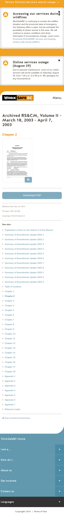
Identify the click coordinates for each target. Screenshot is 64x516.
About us (6, 470)
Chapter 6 (9, 315)
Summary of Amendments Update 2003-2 (24, 277)
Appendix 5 (10, 395)
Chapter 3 (9, 301)
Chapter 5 (9, 310)
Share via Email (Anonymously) (17, 418)
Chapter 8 (9, 324)
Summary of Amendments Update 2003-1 (24, 272)
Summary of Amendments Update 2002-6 (24, 258)
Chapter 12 (10, 343)
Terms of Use (40, 511)
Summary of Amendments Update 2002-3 (24, 244)
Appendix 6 (10, 400)
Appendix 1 (10, 376)
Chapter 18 (10, 371)
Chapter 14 (10, 352)
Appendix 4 (10, 390)
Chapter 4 (9, 305)
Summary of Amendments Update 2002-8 (24, 268)
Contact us (7, 491)
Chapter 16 (10, 362)
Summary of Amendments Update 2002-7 (24, 263)
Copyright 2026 (23, 511)
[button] (18, 162)
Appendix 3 (10, 385)
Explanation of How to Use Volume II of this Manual (29, 230)
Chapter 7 (9, 319)
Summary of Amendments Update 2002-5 (24, 253)
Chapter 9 (9, 329)
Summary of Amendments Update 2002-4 (24, 249)
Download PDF (32, 195)
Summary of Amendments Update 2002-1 (24, 235)
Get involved (8, 481)
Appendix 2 (10, 381)
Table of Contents (13, 286)
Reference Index (12, 409)
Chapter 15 (10, 357)
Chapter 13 (10, 348)
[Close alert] (59, 12)
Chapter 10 (10, 334)
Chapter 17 (10, 367)
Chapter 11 (10, 338)
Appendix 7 (10, 404)
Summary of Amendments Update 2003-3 (24, 282)
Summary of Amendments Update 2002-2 (24, 239)
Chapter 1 (9, 291)
